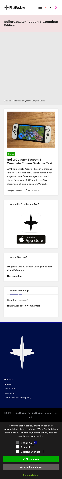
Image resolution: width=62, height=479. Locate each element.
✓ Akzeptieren (31, 459)
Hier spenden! (14, 276)
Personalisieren (31, 475)
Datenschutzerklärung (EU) (17, 397)
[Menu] (40, 7)
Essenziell (27, 443)
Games (11, 154)
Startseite (7, 101)
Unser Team (10, 388)
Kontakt (7, 384)
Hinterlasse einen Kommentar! (24, 306)
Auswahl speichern (30, 467)
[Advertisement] (31, 67)
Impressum (9, 393)
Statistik (26, 447)
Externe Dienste (31, 452)
